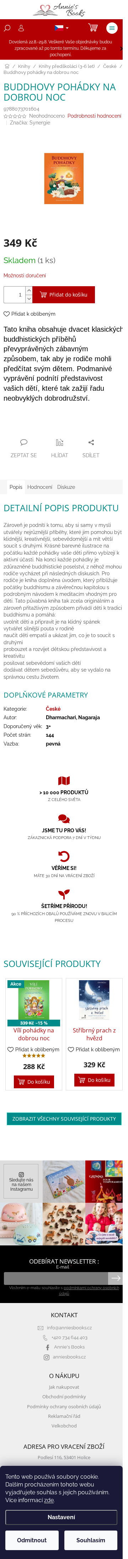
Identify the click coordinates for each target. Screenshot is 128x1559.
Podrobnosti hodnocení (94, 116)
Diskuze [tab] (66, 487)
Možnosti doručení (25, 275)
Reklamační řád (64, 1416)
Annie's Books (69, 1347)
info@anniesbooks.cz (69, 1327)
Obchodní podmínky (64, 1397)
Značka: (30, 123)
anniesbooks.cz (69, 1357)
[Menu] (112, 28)
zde (49, 1500)
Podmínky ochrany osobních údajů (64, 1407)
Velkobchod (64, 1426)
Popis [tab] (16, 487)
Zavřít (41, 428)
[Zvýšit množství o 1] (28, 291)
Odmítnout (32, 1540)
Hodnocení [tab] (39, 487)
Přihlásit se (116, 1278)
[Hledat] (7, 28)
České (53, 709)
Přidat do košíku (68, 294)
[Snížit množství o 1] (28, 299)
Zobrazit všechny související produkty (64, 1118)
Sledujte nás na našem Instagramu (21, 1184)
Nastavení (61, 1517)
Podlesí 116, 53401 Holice (64, 1457)
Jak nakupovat (64, 1387)
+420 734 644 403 (69, 1337)
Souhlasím (90, 1540)
